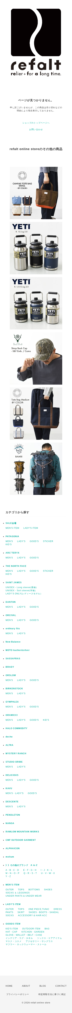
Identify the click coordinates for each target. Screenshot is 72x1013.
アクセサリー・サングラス (39, 941)
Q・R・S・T (30, 873)
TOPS (21, 889)
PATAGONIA (12, 536)
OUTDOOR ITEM (31, 928)
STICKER (48, 541)
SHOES (48, 889)
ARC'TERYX (12, 553)
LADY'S (21, 541)
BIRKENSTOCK (14, 688)
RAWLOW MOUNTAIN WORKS (22, 831)
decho (9, 737)
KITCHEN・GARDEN (32, 932)
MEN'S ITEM (12, 528)
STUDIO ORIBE (14, 762)
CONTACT (61, 986)
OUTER (10, 889)
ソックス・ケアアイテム (49, 938)
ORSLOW (11, 675)
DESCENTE (12, 801)
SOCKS (10, 915)
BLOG (42, 986)
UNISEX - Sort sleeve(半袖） (21, 590)
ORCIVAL (11, 615)
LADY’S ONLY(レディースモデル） (24, 593)
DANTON (11, 602)
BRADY (10, 667)
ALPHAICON (13, 848)
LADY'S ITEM (30, 528)
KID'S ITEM (12, 928)
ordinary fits (13, 628)
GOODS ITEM (13, 924)
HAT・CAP (11, 932)
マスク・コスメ (13, 941)
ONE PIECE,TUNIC (38, 909)
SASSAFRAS (13, 658)
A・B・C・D (12, 870)
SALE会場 (11, 523)
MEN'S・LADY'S (15, 793)
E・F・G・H (30, 870)
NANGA (10, 823)
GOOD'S (34, 541)
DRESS (58, 909)
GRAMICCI (12, 715)
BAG (47, 928)
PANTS (9, 912)
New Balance (13, 642)
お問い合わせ (36, 129)
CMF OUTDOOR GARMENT (21, 840)
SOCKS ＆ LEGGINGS (18, 893)
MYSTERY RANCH (16, 753)
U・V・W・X (48, 873)
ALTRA (9, 745)
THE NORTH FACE (16, 566)
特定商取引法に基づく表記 (52, 994)
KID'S (9, 544)
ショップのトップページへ (36, 123)
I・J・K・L (46, 870)
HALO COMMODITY (16, 728)
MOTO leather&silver (18, 650)
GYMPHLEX (12, 702)
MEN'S (9, 541)
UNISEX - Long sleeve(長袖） (22, 587)
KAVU (9, 788)
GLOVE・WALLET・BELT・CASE (24, 935)
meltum (10, 857)
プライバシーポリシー (17, 994)
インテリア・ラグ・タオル (19, 938)
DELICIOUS (12, 775)
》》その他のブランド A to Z (21, 865)
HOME (9, 986)
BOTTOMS (34, 889)
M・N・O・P (12, 873)
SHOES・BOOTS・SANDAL (44, 912)
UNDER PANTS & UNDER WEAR (24, 896)
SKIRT (20, 912)
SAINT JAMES (14, 582)
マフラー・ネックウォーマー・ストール (26, 944)
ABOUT (26, 986)
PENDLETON (13, 815)
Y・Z (8, 876)
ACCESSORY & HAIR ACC (32, 915)
